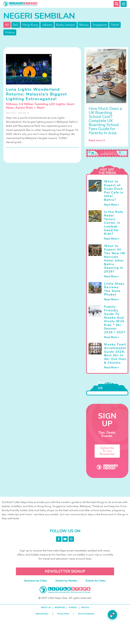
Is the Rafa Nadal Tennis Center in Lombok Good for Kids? (113, 223)
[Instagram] (71, 539)
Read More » (111, 204)
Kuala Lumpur (65, 25)
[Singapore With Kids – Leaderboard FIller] (107, 153)
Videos (10, 32)
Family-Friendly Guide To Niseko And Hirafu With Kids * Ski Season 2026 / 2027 (114, 319)
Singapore (100, 25)
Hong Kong (30, 25)
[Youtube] (65, 539)
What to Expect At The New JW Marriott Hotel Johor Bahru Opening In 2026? (114, 259)
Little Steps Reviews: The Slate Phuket (114, 289)
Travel (115, 25)
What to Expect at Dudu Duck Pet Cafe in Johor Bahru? (114, 190)
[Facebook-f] (58, 539)
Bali (15, 25)
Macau (84, 25)
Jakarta (47, 25)
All (7, 25)
